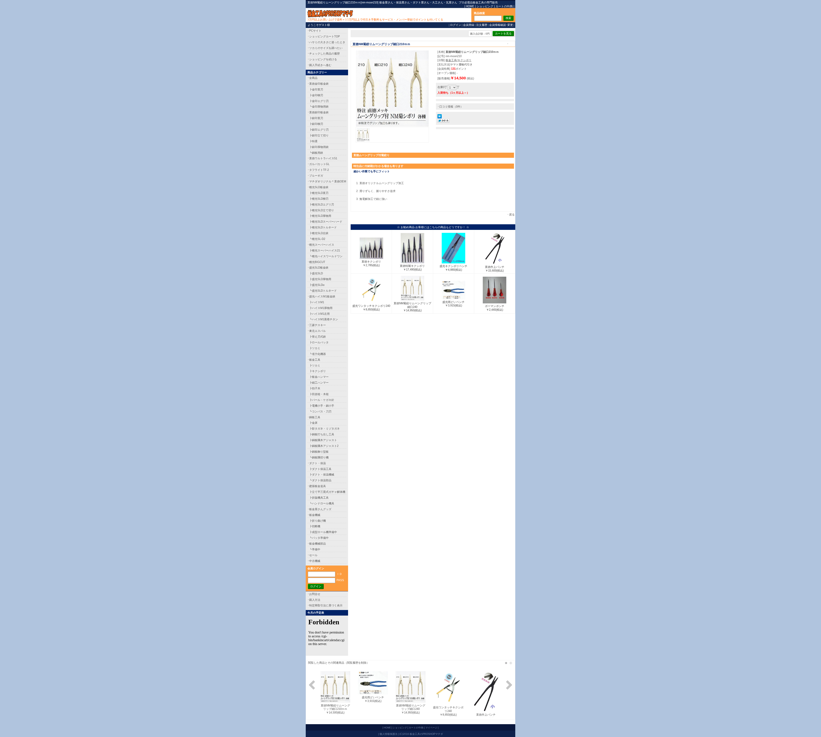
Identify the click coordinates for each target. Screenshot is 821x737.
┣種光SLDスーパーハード (325, 221)
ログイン (455, 25)
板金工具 (314, 359)
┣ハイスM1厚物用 (320, 308)
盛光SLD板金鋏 (318, 267)
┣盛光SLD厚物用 (320, 279)
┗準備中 (314, 549)
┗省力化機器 (317, 354)
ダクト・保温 (317, 463)
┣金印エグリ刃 (319, 101)
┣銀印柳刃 (316, 124)
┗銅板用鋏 (316, 152)
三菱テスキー (317, 325)
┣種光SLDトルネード (323, 227)
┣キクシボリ (317, 371)
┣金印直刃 (316, 89)
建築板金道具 (317, 486)
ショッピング (485, 6)
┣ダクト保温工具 (320, 469)
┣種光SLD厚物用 (320, 215)
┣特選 (313, 141)
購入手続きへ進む (320, 65)
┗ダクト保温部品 (320, 480)
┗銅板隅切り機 (319, 457)
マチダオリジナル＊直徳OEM (327, 181)
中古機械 (314, 561)
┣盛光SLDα (317, 285)
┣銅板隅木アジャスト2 (323, 446)
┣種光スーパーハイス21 (324, 250)
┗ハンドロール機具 (321, 503)
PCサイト (315, 30)
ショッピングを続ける (323, 59)
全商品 (313, 78)
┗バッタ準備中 (319, 537)
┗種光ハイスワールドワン (326, 256)
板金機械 (314, 515)
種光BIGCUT (317, 262)
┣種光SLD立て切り (321, 210)
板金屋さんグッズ (320, 509)
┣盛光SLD (316, 273)
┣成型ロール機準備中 (323, 532)
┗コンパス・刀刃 (320, 411)
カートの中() (504, 6)
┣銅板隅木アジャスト (323, 440)
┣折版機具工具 (319, 497)
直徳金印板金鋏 (319, 83)
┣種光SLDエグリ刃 (321, 204)
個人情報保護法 (388, 734)
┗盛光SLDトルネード (323, 290)
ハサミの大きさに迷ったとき (327, 42)
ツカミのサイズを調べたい (326, 48)
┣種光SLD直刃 (318, 193)
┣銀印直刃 (316, 118)
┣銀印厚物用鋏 (319, 147)
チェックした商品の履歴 (324, 53)
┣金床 (313, 422)
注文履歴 (481, 25)
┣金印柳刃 (316, 95)
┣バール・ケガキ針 (321, 400)
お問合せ (314, 594)
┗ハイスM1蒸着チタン (323, 319)
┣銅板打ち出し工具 (321, 434)
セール (313, 555)
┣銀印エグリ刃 (319, 129)
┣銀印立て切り (319, 135)
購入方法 (314, 599)
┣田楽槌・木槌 (319, 394)
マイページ (431, 727)
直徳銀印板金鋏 (319, 112)
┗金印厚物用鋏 (319, 106)
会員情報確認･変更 (501, 25)
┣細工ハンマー (319, 382)
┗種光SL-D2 (317, 239)
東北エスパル (317, 330)
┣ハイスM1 (316, 302)
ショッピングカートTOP (324, 36)
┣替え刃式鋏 (317, 336)
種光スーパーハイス (321, 244)
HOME (470, 6)
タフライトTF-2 (319, 169)
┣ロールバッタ (319, 342)
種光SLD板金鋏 (318, 187)
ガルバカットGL (319, 164)
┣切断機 (314, 526)
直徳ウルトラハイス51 (323, 158)
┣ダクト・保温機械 (321, 474)
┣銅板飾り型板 (319, 451)
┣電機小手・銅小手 (321, 405)
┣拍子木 (314, 388)
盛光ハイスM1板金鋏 (322, 296)
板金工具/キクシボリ (458, 60)
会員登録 (468, 25)
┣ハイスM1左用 (319, 313)
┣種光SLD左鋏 (318, 233)
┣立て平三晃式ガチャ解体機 (327, 491)
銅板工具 (314, 417)
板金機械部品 (317, 543)
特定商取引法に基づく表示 (326, 605)
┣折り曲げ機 (317, 520)
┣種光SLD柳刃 (318, 198)
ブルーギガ (316, 175)
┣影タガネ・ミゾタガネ (324, 428)
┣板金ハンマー (319, 376)
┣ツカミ (314, 348)
